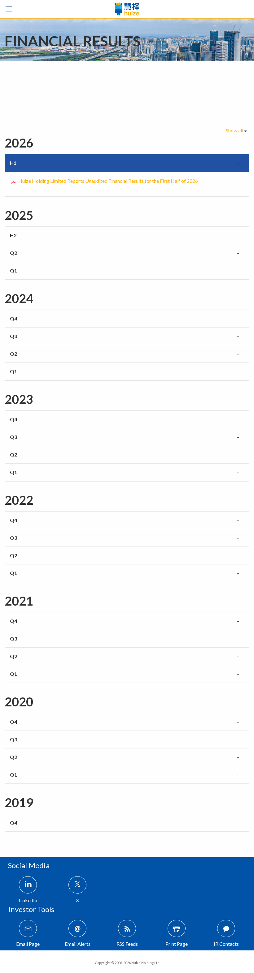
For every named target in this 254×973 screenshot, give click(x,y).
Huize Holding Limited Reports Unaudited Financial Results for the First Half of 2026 (108, 181)
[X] (77, 885)
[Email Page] (28, 928)
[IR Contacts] (226, 928)
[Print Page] (177, 928)
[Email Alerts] (77, 928)
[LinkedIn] (28, 885)
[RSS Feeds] (127, 928)
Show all (234, 130)
